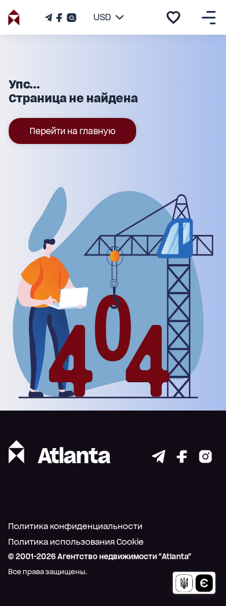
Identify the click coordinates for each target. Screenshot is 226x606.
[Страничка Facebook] (59, 18)
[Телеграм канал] (49, 17)
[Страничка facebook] (182, 460)
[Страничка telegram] (158, 460)
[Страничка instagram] (205, 460)
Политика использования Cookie (76, 541)
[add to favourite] (173, 17)
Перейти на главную (72, 131)
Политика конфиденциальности (75, 526)
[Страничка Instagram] (70, 18)
